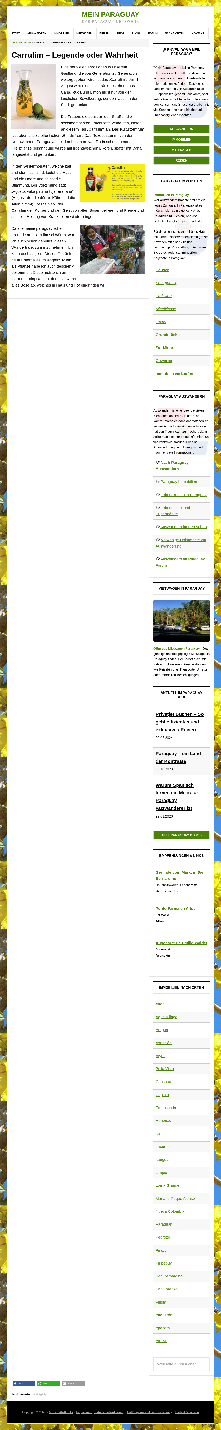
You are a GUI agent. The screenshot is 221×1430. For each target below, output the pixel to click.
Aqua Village (166, 1017)
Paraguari (164, 1224)
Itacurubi (163, 1147)
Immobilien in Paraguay (171, 195)
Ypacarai (163, 1328)
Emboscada (166, 1108)
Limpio (161, 1172)
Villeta (161, 1302)
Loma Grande (167, 1185)
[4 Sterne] (42, 1394)
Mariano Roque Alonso (175, 1198)
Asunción (164, 1043)
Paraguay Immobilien (179, 482)
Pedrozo (163, 1237)
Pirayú (161, 1250)
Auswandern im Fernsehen (183, 527)
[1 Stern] (34, 1394)
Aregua (162, 1030)
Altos (160, 1004)
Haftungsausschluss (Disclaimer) (149, 1412)
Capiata (162, 1095)
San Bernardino (169, 1276)
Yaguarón (164, 1315)
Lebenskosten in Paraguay (184, 495)
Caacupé (163, 1082)
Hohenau (163, 1120)
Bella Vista (165, 1069)
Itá (158, 1133)
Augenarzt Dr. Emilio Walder (181, 943)
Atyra (160, 1056)
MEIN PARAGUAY (61, 1412)
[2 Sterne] (37, 1394)
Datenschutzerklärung (109, 1412)
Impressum (84, 1412)
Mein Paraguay (110, 14)
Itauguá (162, 1159)
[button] (24, 1383)
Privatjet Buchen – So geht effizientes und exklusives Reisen (180, 721)
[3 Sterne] (39, 1394)
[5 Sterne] (45, 1394)
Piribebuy (164, 1263)
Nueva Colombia (170, 1211)
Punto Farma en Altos (176, 908)
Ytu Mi (161, 1341)
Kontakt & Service (187, 1412)
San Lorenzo (167, 1289)
